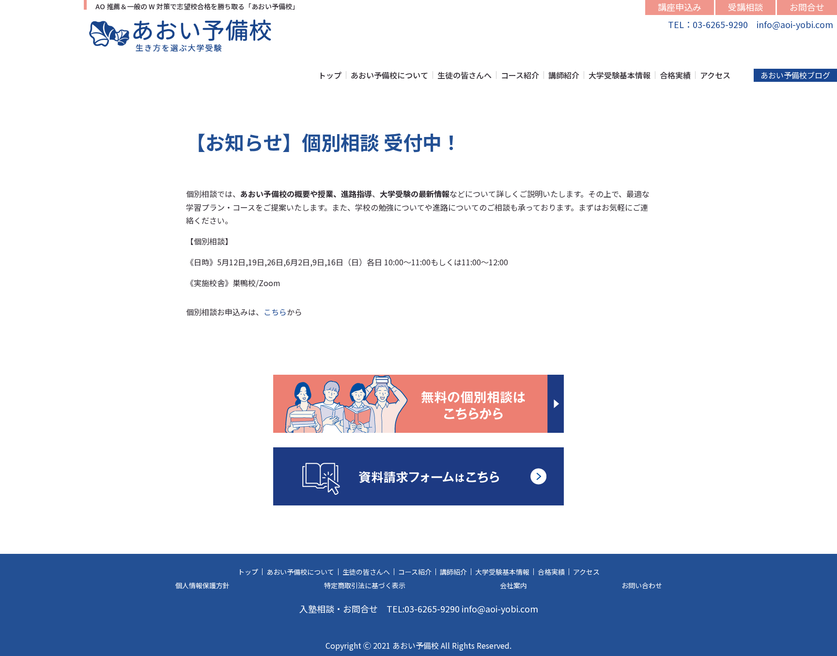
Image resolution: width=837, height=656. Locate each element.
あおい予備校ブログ (795, 75)
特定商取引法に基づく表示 (364, 585)
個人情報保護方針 (202, 585)
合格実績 (675, 75)
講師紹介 (563, 75)
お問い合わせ (641, 585)
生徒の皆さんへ (464, 75)
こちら (275, 312)
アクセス (715, 75)
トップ (329, 75)
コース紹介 (520, 75)
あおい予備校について (389, 75)
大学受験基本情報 (620, 75)
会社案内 (513, 585)
